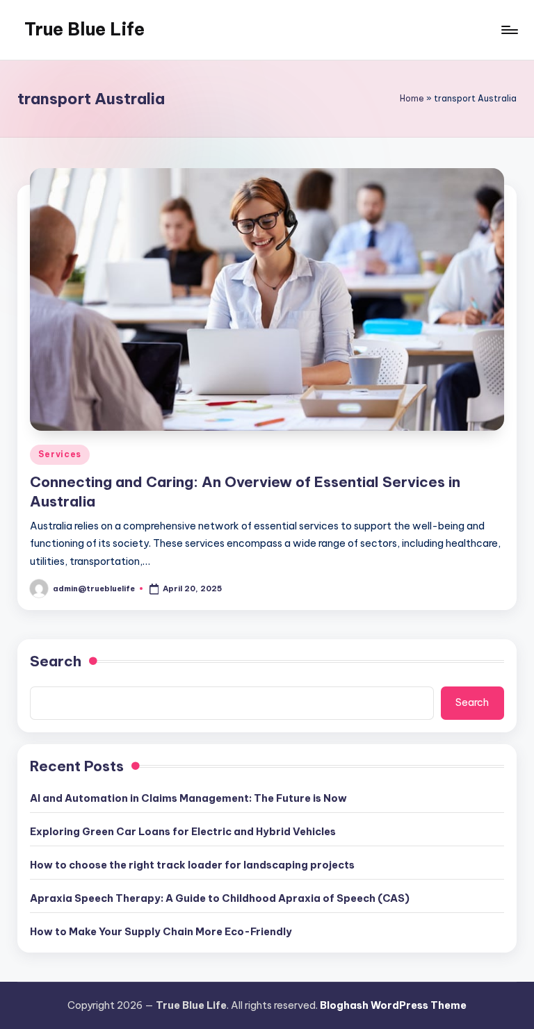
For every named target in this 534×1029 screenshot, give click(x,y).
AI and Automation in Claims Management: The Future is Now (188, 798)
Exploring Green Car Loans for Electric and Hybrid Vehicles (183, 831)
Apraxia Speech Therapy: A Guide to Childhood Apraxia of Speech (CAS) (220, 898)
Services (59, 454)
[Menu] (508, 30)
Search (55, 661)
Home (412, 98)
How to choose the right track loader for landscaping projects (192, 865)
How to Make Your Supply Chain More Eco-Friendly (161, 931)
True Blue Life (84, 29)
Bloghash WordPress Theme (393, 1005)
